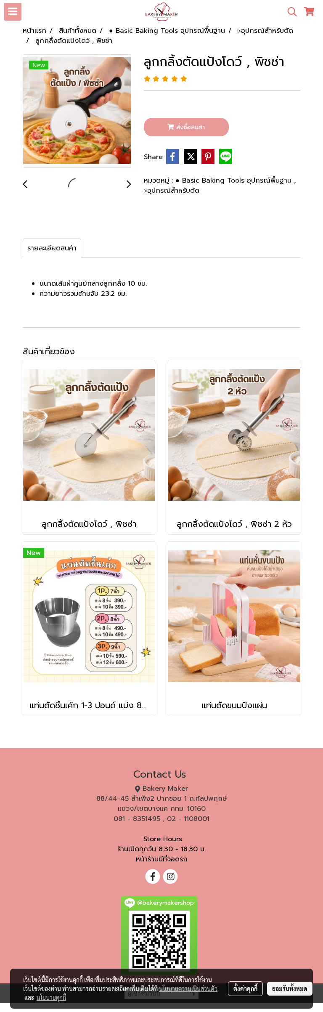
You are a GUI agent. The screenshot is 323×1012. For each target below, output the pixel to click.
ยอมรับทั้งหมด (289, 988)
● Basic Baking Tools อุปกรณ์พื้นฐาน (234, 180)
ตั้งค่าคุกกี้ (245, 988)
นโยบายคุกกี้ (51, 997)
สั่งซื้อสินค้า (189, 127)
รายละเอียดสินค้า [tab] (52, 248)
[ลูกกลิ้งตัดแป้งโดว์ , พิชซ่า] (77, 111)
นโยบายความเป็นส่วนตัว (188, 988)
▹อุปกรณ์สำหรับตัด (171, 191)
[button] (289, 11)
